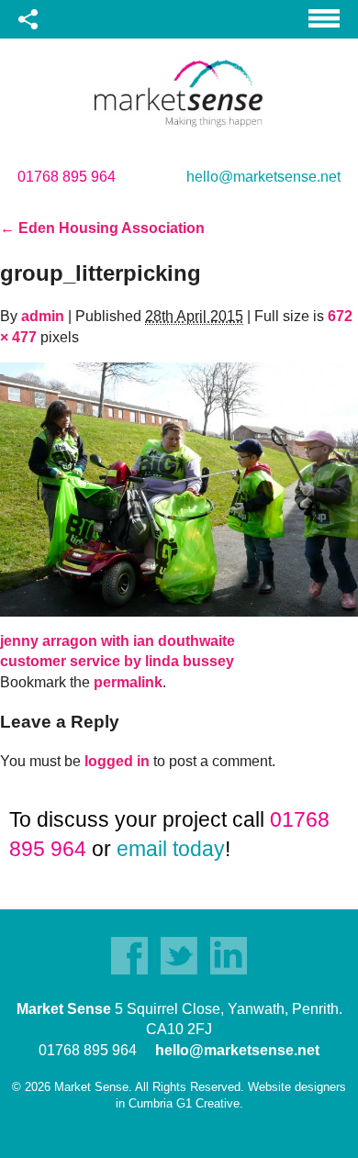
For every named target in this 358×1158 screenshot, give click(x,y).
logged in (117, 761)
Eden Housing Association (102, 228)
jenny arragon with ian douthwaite (117, 641)
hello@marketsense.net (263, 176)
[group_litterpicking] (179, 488)
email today (171, 849)
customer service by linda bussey (117, 661)
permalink (128, 682)
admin (42, 316)
